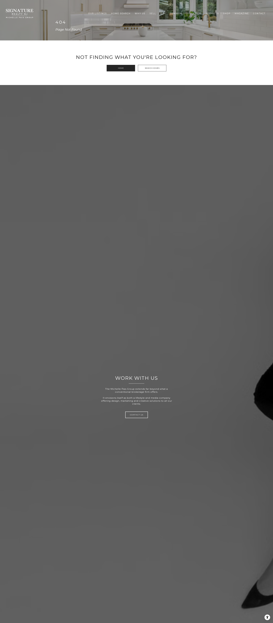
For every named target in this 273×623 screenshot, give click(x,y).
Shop (226, 13)
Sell (153, 13)
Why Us (140, 13)
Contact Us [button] (136, 415)
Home (121, 68)
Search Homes (152, 68)
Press (197, 13)
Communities (179, 13)
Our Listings (97, 13)
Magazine (242, 13)
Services (212, 13)
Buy (163, 13)
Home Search (121, 13)
